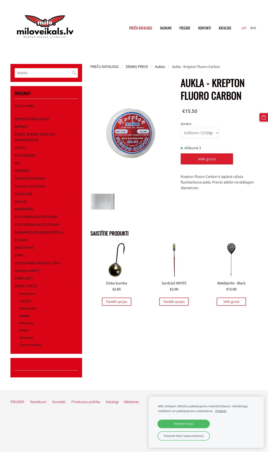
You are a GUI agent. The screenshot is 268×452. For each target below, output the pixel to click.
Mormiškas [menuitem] (27, 294)
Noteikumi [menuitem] (38, 402)
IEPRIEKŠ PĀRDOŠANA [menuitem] (32, 119)
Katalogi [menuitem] (225, 28)
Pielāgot (220, 411)
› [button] (76, 134)
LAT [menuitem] (244, 28)
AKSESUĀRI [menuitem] (23, 194)
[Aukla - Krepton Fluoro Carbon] (102, 202)
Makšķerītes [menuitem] (28, 308)
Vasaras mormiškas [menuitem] (30, 186)
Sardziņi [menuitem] (25, 301)
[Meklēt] (74, 73)
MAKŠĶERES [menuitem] (24, 209)
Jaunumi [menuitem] (165, 28)
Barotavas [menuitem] (26, 323)
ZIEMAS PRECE (137, 66)
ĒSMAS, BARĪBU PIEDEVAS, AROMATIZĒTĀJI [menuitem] (35, 137)
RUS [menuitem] (253, 28)
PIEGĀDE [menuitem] (184, 28)
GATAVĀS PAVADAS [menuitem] (30, 178)
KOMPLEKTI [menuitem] (24, 278)
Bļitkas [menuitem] (24, 330)
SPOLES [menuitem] (21, 147)
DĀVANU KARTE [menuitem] (27, 271)
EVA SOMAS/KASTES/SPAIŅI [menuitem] (36, 217)
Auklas (160, 66)
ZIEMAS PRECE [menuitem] (26, 286)
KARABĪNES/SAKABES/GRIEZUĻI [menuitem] (39, 232)
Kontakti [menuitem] (204, 28)
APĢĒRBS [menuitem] (22, 170)
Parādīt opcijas (116, 301)
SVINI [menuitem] (19, 255)
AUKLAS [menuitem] (21, 201)
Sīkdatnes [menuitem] (131, 402)
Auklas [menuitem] (24, 315)
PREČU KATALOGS (104, 66)
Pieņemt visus (183, 424)
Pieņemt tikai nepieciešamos (184, 436)
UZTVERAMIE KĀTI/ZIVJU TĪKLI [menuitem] (37, 263)
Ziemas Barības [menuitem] (30, 345)
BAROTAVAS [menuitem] (24, 247)
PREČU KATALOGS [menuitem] (140, 28)
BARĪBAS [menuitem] (21, 126)
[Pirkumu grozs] (263, 117)
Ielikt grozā (206, 159)
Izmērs (186, 124)
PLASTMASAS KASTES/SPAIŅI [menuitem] (37, 224)
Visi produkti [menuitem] (25, 105)
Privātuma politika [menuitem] (85, 402)
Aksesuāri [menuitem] (26, 337)
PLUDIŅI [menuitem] (21, 240)
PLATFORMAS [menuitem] (25, 155)
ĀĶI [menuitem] (17, 163)
